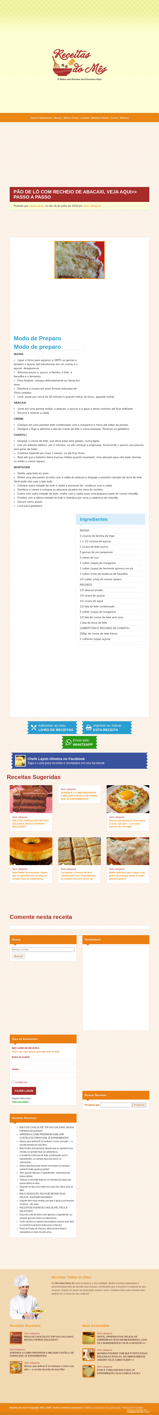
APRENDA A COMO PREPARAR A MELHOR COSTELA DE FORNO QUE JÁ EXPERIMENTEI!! (79, 795)
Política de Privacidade (132, 1407)
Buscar (18, 956)
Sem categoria (92, 205)
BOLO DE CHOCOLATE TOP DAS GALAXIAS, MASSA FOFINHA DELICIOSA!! (30, 823)
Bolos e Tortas (71, 118)
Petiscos (124, 118)
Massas (57, 118)
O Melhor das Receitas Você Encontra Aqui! (79, 79)
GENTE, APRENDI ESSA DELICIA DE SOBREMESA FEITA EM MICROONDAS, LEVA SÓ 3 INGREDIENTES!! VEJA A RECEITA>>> (122, 1340)
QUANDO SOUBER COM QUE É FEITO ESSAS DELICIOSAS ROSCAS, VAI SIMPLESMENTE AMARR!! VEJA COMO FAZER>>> (122, 1356)
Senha (15, 1069)
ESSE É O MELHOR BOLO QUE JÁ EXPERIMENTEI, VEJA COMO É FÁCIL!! (118, 1372)
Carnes (114, 118)
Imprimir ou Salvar (107, 728)
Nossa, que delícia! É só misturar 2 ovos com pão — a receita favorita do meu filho (127, 823)
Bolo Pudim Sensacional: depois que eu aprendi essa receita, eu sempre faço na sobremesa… (30, 875)
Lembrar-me (20, 1082)
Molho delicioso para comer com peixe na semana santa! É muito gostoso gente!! (127, 875)
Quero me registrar (20, 1101)
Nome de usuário (21, 1057)
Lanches (84, 118)
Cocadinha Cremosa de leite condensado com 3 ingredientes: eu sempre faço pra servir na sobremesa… (79, 876)
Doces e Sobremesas (41, 118)
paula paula (36, 205)
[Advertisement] (79, 24)
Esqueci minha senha (21, 1098)
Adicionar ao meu (55, 728)
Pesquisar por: (92, 1105)
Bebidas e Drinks (100, 118)
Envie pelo (83, 742)
